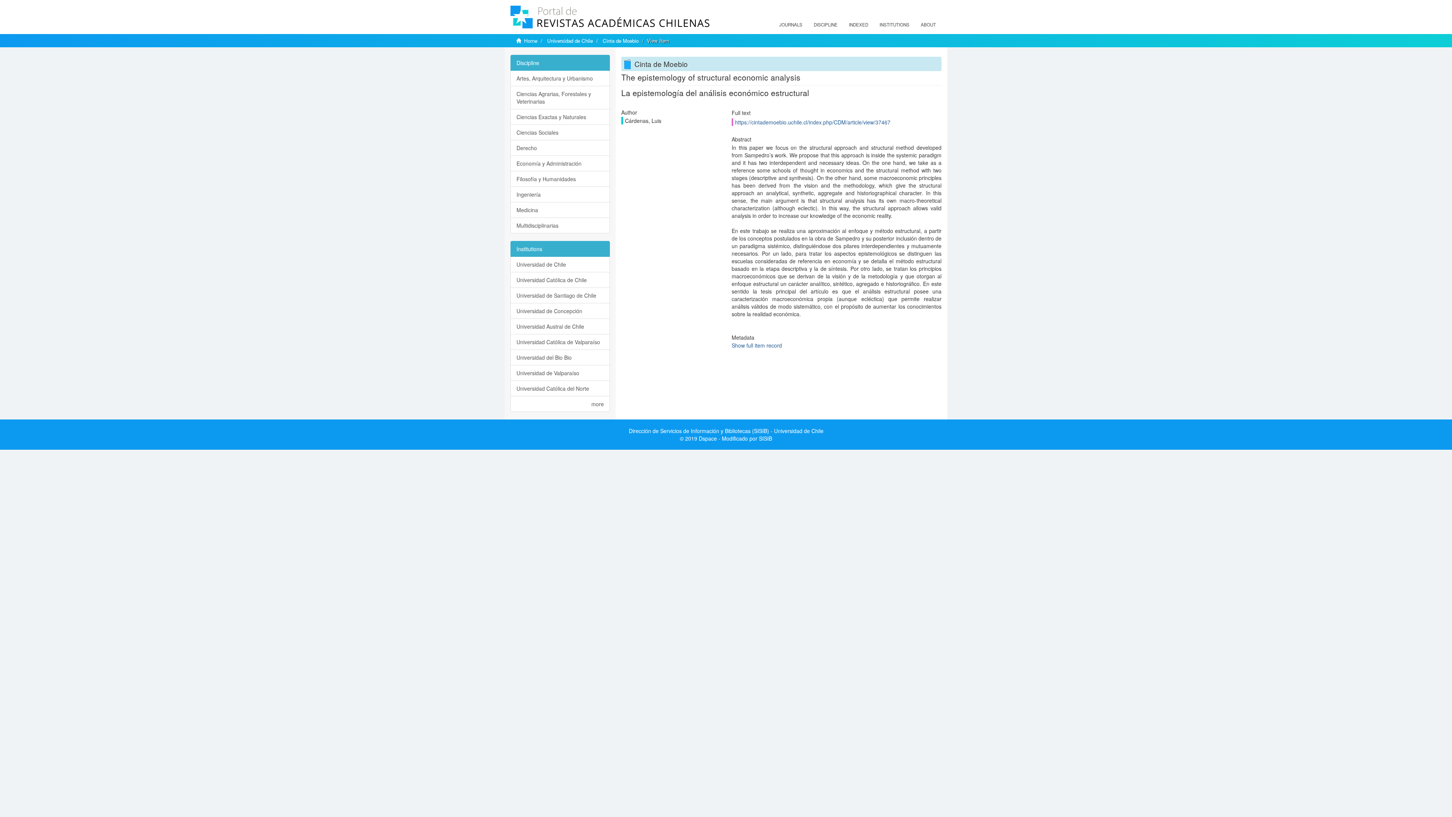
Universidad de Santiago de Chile (556, 295)
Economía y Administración (549, 163)
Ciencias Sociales (537, 132)
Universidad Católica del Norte (553, 388)
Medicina (527, 210)
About (928, 25)
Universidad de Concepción (549, 311)
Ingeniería (529, 194)
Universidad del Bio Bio (544, 357)
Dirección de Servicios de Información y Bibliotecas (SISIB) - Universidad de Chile (726, 431)
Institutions (894, 25)
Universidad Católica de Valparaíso (558, 342)
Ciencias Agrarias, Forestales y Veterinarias (554, 97)
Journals (790, 25)
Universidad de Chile (570, 40)
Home (530, 40)
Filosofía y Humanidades (546, 179)
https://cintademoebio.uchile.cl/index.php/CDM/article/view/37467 (812, 122)
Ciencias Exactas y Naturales (551, 117)
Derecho (527, 148)
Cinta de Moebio (621, 40)
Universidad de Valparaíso (548, 373)
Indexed (858, 25)
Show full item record (757, 345)
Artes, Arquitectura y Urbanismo (555, 78)
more (597, 404)
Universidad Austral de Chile (550, 326)
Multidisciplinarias (537, 225)
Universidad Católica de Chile (552, 280)
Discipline (826, 25)
